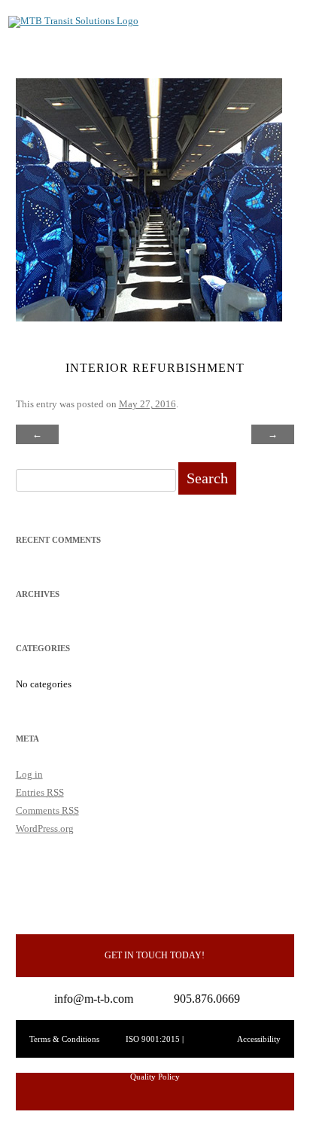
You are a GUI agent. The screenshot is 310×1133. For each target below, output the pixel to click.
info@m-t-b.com (93, 998)
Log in (29, 774)
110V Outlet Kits (229, 434)
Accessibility (259, 1038)
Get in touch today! (155, 955)
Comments (47, 810)
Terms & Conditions (64, 1038)
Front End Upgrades (87, 434)
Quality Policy (155, 1076)
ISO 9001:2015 (153, 1038)
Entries (40, 792)
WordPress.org (45, 828)
